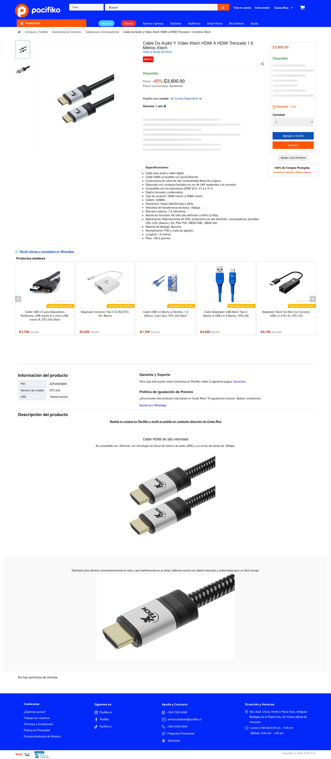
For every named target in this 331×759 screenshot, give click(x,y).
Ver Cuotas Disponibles (184, 98)
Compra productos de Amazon (42, 736)
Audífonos (194, 23)
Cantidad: (279, 115)
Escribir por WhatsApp (152, 405)
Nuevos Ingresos (153, 23)
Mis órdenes (236, 23)
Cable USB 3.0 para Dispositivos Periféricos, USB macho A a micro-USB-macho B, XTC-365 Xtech (45, 315)
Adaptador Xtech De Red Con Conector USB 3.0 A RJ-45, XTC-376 (286, 313)
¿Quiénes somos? (35, 712)
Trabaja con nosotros (36, 718)
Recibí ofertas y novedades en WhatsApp (47, 251)
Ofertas (128, 23)
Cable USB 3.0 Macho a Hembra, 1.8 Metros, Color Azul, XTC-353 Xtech (165, 313)
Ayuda (254, 23)
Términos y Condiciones (38, 724)
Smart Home (214, 23)
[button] (18, 299)
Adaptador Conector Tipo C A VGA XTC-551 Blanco (105, 313)
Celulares (175, 23)
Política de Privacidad (37, 730)
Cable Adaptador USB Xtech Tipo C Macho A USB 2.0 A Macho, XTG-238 (226, 313)
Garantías (240, 381)
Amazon (106, 23)
